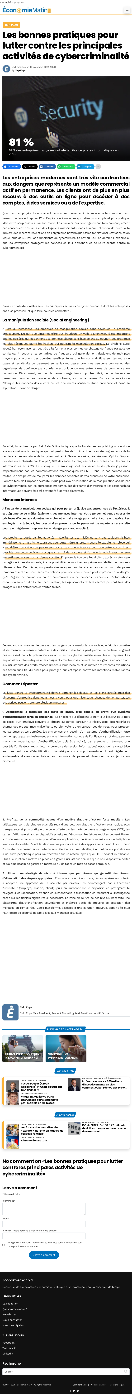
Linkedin (7, 1353)
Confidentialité (80, 1385)
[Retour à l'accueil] (60, 10)
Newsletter (9, 1314)
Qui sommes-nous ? (15, 1309)
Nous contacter (12, 1319)
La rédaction (10, 1303)
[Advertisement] (66, 277)
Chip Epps (26, 1007)
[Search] (126, 1371)
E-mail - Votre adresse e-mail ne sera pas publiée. (30, 1230)
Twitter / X (9, 1348)
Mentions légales (13, 1325)
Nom (6, 1218)
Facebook (8, 1342)
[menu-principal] (127, 10)
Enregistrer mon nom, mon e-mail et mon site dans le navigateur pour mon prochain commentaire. (45, 1244)
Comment (9, 1200)
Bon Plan (11, 24)
